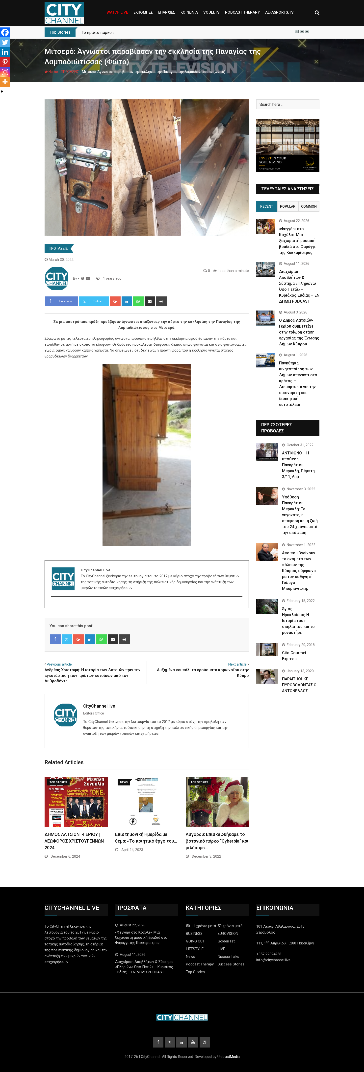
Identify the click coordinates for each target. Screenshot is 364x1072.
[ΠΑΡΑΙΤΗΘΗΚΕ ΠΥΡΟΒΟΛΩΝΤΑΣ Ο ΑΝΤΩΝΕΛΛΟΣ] (267, 676)
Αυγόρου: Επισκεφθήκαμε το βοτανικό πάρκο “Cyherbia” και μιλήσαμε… (217, 841)
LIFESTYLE (195, 949)
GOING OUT (195, 941)
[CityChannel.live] (88, 278)
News (190, 956)
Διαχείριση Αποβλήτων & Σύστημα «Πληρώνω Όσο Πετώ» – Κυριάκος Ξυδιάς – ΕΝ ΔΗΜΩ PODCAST (144, 967)
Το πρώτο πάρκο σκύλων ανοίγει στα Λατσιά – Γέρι (128, 32)
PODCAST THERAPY (242, 12)
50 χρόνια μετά (230, 926)
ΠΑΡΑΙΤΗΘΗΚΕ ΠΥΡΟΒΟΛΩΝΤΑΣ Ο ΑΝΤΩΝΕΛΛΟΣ (299, 685)
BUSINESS (194, 933)
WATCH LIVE (117, 12)
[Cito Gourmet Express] (267, 649)
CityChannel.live (99, 706)
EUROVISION (228, 933)
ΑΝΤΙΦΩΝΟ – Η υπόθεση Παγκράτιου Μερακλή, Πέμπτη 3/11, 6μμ (298, 465)
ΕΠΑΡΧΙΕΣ (166, 12)
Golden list (226, 941)
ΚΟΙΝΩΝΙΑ (189, 12)
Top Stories (195, 972)
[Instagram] (5, 72)
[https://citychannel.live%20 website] (82, 278)
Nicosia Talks (228, 956)
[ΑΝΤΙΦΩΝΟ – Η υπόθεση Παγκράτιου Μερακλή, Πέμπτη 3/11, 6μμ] (267, 452)
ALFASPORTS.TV (279, 12)
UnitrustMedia (228, 1056)
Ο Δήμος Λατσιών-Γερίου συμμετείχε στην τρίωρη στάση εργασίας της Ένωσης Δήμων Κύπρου (299, 332)
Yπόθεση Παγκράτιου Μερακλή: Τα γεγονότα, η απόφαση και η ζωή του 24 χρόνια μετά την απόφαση (300, 515)
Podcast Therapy (200, 964)
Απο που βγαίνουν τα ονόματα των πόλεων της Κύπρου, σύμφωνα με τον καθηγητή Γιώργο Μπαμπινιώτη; (299, 571)
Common (309, 206)
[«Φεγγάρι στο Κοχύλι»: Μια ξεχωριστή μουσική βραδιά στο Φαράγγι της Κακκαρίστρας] (265, 226)
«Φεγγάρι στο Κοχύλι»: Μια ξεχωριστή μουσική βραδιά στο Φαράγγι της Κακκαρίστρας (297, 240)
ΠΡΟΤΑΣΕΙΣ (70, 72)
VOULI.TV (211, 12)
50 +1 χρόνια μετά (201, 926)
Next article (237, 664)
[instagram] (54, 605)
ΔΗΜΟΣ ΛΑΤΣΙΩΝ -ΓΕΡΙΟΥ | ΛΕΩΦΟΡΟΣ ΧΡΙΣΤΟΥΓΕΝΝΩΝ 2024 (74, 841)
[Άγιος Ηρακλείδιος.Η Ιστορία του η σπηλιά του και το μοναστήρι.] (267, 606)
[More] (5, 82)
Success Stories (231, 964)
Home (53, 72)
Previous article (59, 664)
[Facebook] (5, 32)
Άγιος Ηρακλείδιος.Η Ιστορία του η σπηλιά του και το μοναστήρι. (298, 620)
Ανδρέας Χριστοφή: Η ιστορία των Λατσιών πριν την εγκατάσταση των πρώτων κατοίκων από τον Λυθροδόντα (92, 675)
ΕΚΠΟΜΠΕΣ (143, 12)
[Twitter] (5, 42)
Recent (266, 206)
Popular (287, 206)
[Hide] (2, 91)
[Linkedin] (5, 52)
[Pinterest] (5, 62)
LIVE (221, 949)
